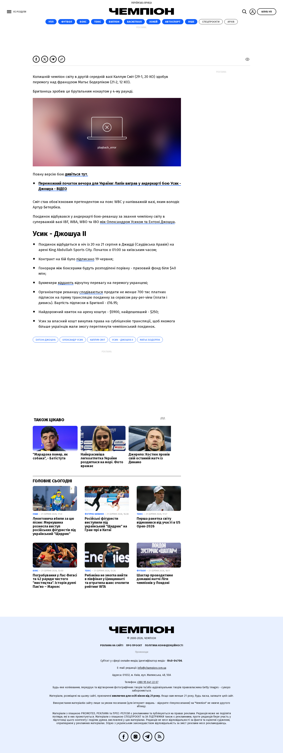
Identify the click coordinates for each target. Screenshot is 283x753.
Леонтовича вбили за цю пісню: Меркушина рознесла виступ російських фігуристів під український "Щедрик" (54, 526)
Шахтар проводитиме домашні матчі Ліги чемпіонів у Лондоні (155, 579)
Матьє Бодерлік (150, 339)
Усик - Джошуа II (122, 339)
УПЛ (51, 21)
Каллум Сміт (97, 339)
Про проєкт (134, 645)
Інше (191, 21)
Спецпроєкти (210, 21)
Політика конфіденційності (164, 645)
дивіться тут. (76, 174)
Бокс (83, 21)
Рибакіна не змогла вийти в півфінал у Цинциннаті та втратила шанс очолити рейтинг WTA (107, 581)
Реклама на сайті (111, 645)
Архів (231, 21)
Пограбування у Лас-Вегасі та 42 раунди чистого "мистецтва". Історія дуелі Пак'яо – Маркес (55, 581)
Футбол (66, 21)
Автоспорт (172, 21)
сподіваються (91, 292)
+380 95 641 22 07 (147, 682)
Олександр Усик (72, 339)
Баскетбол (134, 21)
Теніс (97, 21)
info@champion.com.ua (152, 668)
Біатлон (114, 21)
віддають (66, 282)
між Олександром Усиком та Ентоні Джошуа (137, 222)
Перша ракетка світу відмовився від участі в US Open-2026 (158, 522)
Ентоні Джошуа (45, 339)
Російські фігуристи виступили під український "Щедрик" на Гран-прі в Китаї (106, 524)
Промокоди (141, 651)
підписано (85, 259)
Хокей (153, 21)
